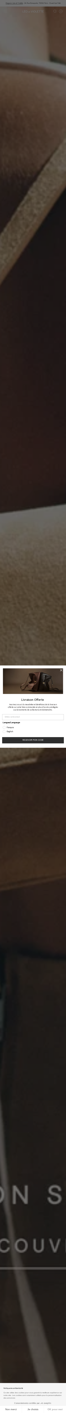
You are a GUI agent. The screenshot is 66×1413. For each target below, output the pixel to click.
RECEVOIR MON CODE (33, 740)
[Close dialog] (61, 670)
